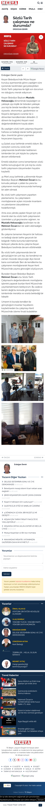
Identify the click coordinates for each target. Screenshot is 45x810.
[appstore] (16, 776)
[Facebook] (10, 760)
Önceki (6, 457)
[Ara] (38, 3)
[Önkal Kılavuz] (6, 611)
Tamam (41, 800)
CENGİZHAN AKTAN (20, 641)
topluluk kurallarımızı (23, 581)
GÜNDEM (7, 769)
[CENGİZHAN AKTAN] (6, 643)
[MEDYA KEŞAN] (9, 3)
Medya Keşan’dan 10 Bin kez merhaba (20, 533)
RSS (8, 785)
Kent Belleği (17, 644)
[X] (14, 760)
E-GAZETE (16, 766)
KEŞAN (14, 9)
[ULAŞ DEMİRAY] (6, 622)
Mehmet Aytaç (18, 661)
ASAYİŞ (5, 9)
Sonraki (38, 457)
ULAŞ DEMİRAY (18, 619)
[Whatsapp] (34, 760)
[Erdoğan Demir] (6, 19)
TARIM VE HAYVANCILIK (13, 771)
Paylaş (6, 68)
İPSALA (32, 9)
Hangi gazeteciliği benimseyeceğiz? (20, 665)
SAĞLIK (28, 769)
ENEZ (40, 9)
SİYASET (36, 766)
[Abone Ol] (37, 69)
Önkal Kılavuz (18, 609)
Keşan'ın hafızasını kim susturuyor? (19, 502)
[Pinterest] (18, 760)
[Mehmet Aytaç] (6, 664)
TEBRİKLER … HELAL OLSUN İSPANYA (24, 653)
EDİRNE (22, 9)
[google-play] (28, 776)
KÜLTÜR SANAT (32, 771)
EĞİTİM (37, 769)
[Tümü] (42, 604)
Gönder (6, 574)
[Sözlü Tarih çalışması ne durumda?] (22, 46)
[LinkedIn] (26, 760)
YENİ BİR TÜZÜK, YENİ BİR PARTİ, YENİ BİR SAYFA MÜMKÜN (26, 623)
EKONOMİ (18, 769)
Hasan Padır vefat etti (16, 805)
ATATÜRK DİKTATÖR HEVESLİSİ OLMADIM (25, 612)
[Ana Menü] (42, 3)
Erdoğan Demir (20, 29)
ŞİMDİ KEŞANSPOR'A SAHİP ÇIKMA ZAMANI (22, 495)
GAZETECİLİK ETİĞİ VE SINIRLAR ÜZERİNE (22, 506)
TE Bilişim (28, 792)
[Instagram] (22, 760)
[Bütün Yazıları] (42, 477)
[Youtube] (30, 760)
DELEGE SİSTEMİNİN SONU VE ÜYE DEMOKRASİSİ (27, 633)
